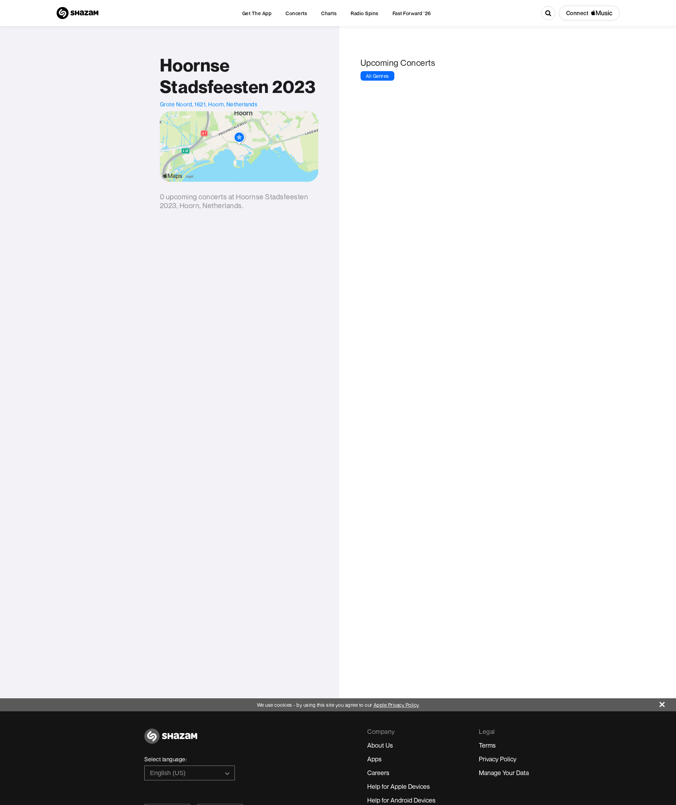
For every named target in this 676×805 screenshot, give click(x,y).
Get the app (257, 13)
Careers (378, 772)
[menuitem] (257, 13)
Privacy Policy (498, 759)
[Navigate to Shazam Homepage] (77, 13)
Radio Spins (364, 13)
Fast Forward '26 (412, 13)
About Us (380, 745)
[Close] (667, 702)
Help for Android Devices (401, 800)
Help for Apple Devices (398, 786)
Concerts (296, 13)
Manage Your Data (504, 772)
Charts (329, 13)
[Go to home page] (170, 740)
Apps (374, 759)
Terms (487, 745)
